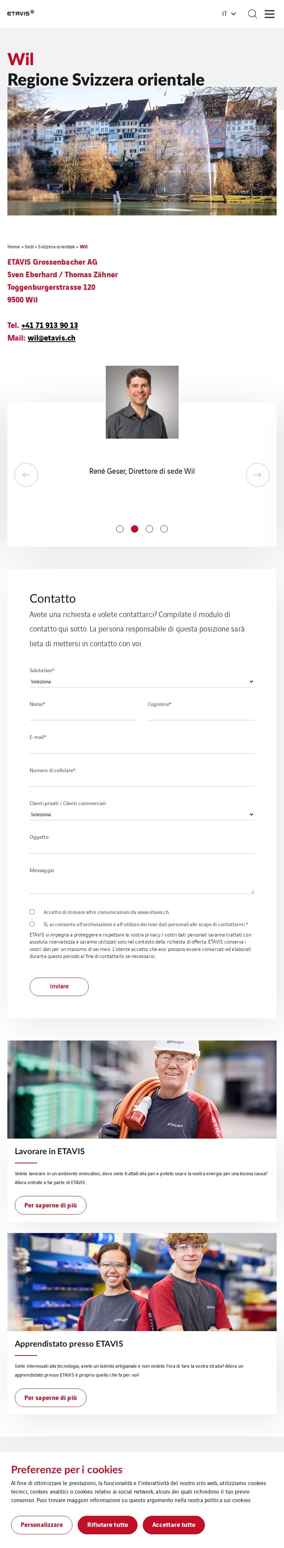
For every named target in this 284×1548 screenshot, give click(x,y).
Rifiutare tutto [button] (107, 1524)
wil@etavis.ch (51, 337)
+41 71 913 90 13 (49, 324)
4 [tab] (164, 529)
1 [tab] (120, 529)
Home (13, 246)
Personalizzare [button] (42, 1524)
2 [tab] (134, 529)
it (224, 13)
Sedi (29, 246)
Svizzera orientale (56, 246)
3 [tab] (149, 529)
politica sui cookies (227, 1500)
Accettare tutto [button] (174, 1524)
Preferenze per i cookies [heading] (66, 1470)
